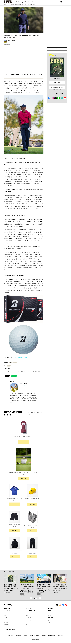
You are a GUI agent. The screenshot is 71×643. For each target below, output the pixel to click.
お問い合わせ (18, 635)
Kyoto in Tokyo (6, 624)
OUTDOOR (7, 608)
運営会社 (25, 635)
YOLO (5, 632)
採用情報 (37, 635)
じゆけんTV (6, 622)
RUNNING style (51, 619)
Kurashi (8, 632)
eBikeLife (50, 622)
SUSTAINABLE (31, 611)
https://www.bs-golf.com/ (21, 357)
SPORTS (9, 592)
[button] (31, 598)
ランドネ (27, 615)
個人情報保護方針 (51, 635)
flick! (49, 620)
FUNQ (5, 615)
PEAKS (49, 615)
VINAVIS (5, 617)
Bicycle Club (28, 619)
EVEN (7, 4)
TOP (4, 4)
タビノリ (27, 624)
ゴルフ (8, 365)
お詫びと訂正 (60, 635)
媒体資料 (31, 635)
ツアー (15, 362)
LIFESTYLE (7, 611)
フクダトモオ (22, 385)
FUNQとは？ (10, 635)
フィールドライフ (29, 617)
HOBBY (51, 608)
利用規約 (43, 635)
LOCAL (50, 611)
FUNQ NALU (6, 620)
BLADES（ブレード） (30, 620)
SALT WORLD (50, 617)
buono (27, 622)
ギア (11, 362)
